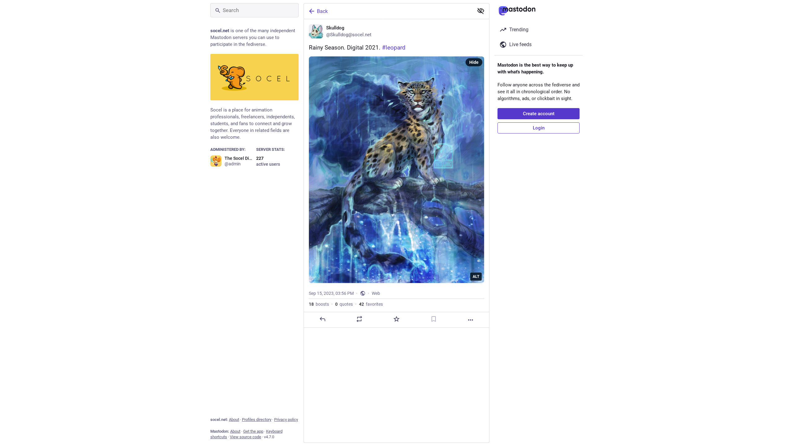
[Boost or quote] (359, 319)
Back (322, 11)
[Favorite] (396, 319)
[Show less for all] (480, 10)
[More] (470, 320)
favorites (371, 304)
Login (539, 128)
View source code (245, 437)
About (234, 419)
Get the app (253, 431)
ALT (476, 276)
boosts (319, 304)
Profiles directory (256, 419)
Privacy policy (286, 419)
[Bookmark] (433, 319)
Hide (474, 62)
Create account (538, 113)
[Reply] (322, 319)
